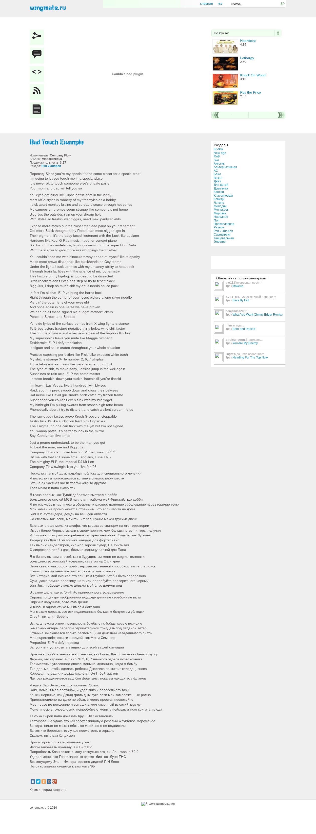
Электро (220, 241)
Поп (216, 220)
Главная (206, 3)
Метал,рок (221, 209)
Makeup (238, 286)
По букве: (221, 33)
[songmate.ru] (48, 7)
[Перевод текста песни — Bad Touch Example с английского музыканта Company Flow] (38, 110)
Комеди (219, 199)
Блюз (217, 174)
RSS (220, 3)
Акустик (219, 163)
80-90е (218, 149)
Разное (219, 227)
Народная (221, 217)
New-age (220, 153)
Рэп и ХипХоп (223, 231)
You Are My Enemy (245, 343)
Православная (224, 224)
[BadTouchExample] (116, 142)
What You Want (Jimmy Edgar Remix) (258, 314)
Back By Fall (241, 300)
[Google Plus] (54, 781)
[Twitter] (38, 781)
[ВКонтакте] (33, 781)
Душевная (221, 188)
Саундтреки (222, 234)
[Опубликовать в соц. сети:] (38, 37)
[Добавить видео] (38, 74)
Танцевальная (224, 238)
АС (216, 170)
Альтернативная (225, 167)
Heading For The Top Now (250, 357)
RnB (217, 156)
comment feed (38, 92)
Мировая (220, 213)
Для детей (221, 185)
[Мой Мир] (49, 781)
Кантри (219, 192)
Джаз (217, 181)
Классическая (223, 195)
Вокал (218, 178)
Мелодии (220, 206)
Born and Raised (244, 329)
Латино (219, 202)
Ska (216, 160)
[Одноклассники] (43, 781)
